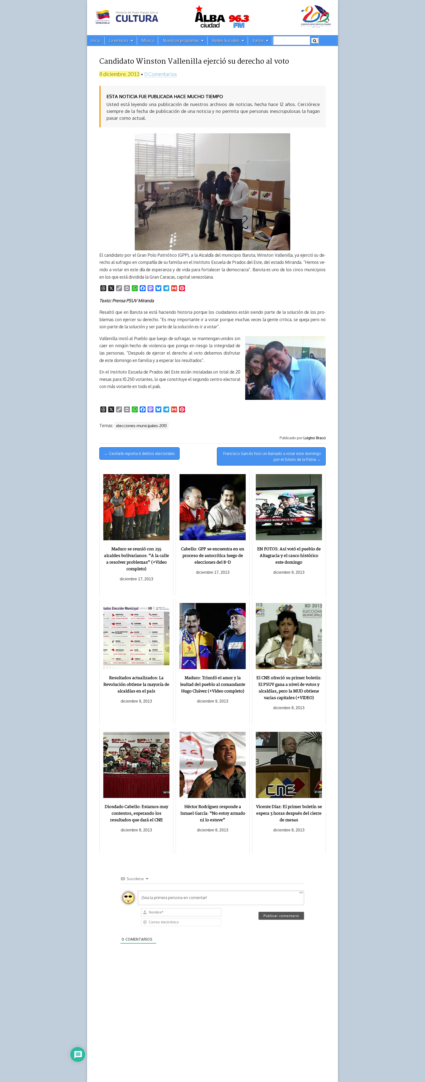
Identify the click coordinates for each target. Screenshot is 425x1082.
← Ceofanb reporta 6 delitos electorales (139, 453)
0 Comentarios (160, 74)
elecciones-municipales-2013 (141, 425)
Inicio (96, 40)
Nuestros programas (181, 40)
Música (148, 40)
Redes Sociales (225, 40)
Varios (258, 40)
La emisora (118, 40)
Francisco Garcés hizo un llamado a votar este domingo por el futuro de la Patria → (272, 456)
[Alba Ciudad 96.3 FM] (212, 17)
